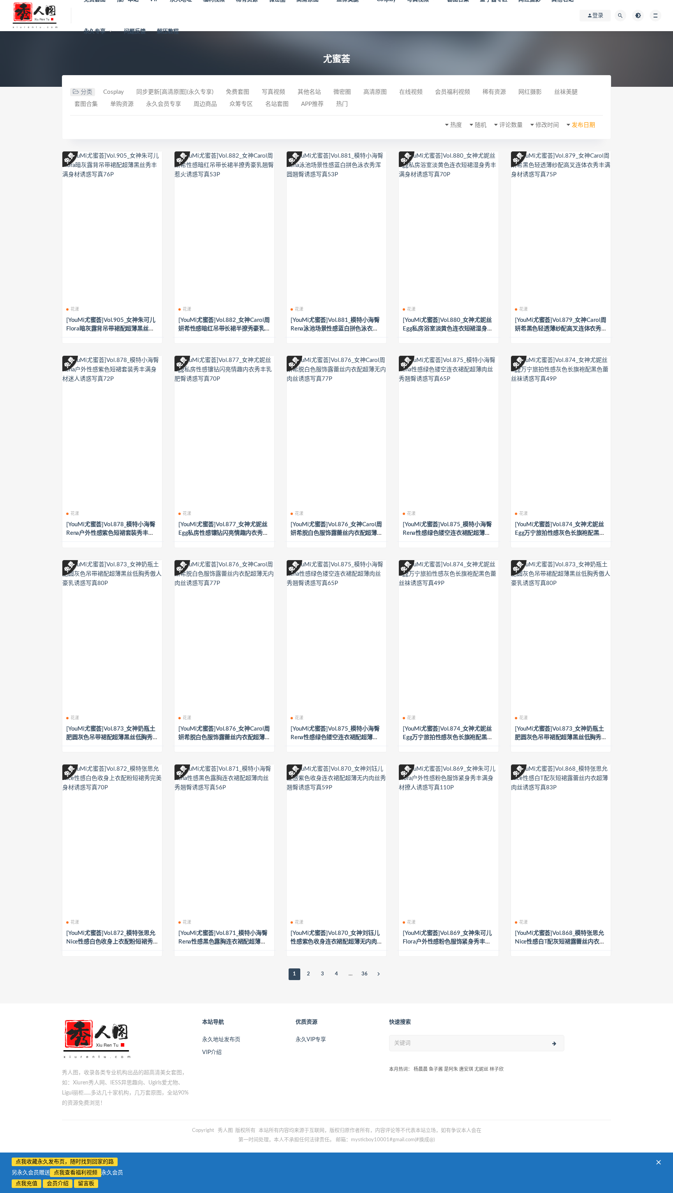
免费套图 (237, 92)
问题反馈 (135, 31)
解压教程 (168, 31)
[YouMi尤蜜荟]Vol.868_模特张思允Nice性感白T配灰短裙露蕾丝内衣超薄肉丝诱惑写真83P (560, 941)
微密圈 (342, 92)
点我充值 (26, 1183)
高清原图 (375, 92)
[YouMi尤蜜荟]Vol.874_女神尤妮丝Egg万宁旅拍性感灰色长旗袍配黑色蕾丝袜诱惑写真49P (560, 533)
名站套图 (277, 104)
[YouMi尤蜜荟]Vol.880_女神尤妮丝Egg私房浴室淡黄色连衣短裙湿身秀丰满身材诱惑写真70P (448, 328)
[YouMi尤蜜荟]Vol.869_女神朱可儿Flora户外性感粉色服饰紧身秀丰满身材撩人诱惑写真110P (447, 941)
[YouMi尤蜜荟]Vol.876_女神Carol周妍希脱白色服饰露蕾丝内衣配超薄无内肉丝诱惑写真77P (336, 533)
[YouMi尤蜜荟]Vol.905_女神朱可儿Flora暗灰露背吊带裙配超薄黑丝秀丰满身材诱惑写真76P (110, 328)
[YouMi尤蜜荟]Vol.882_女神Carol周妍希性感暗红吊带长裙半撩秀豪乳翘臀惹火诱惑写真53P (224, 328)
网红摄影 (530, 92)
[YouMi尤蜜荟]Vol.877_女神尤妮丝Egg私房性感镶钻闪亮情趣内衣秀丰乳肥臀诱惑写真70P (223, 533)
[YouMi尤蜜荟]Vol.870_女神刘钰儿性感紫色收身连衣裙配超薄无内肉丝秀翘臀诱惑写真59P (335, 941)
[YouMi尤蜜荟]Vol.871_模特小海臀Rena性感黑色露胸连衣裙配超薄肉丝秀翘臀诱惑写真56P (222, 941)
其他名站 (309, 92)
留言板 (86, 1183)
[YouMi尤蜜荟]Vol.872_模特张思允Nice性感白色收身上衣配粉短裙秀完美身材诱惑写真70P (110, 941)
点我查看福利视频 (75, 1172)
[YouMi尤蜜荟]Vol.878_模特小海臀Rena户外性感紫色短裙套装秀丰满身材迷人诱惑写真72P (110, 533)
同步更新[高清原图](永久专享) (174, 92)
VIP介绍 (212, 1052)
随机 (480, 125)
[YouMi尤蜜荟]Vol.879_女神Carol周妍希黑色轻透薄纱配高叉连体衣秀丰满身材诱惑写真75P (560, 328)
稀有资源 (494, 92)
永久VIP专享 (311, 1039)
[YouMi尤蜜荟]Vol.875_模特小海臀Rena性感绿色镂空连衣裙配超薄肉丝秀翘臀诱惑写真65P (447, 533)
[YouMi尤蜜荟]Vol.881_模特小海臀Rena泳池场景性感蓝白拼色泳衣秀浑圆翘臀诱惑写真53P (335, 328)
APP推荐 (312, 104)
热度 (456, 125)
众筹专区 (241, 104)
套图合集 (86, 104)
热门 (342, 104)
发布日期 (583, 125)
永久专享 (95, 31)
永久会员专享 (163, 104)
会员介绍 (58, 1183)
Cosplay (113, 92)
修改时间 (547, 125)
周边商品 (205, 104)
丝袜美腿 (566, 92)
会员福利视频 (452, 92)
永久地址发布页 (221, 1039)
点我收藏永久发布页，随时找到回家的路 (65, 1162)
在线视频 (411, 92)
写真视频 (273, 92)
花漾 (74, 309)
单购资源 (122, 104)
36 (364, 974)
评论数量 (511, 125)
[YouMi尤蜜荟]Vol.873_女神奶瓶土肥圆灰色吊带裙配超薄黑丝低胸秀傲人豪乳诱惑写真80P (110, 737)
